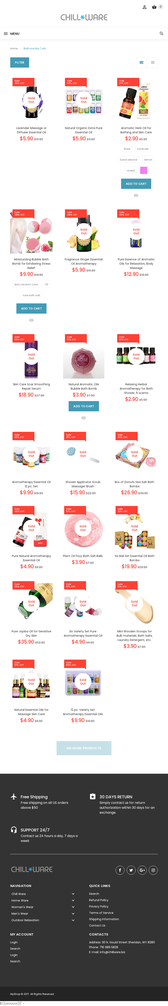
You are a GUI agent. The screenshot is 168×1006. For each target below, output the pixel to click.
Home (14, 48)
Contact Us (97, 925)
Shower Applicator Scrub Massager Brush (83, 484)
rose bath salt (31, 295)
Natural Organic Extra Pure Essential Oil (83, 130)
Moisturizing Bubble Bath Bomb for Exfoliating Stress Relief (31, 263)
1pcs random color (26, 284)
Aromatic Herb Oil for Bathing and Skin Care (136, 130)
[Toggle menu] (73, 894)
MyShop (15, 994)
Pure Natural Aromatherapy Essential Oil (31, 558)
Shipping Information (104, 919)
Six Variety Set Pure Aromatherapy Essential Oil (83, 633)
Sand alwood (128, 159)
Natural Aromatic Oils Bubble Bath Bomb (84, 386)
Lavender (143, 149)
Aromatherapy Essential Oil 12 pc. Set (31, 484)
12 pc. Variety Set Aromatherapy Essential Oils (83, 712)
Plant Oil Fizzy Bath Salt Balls (83, 556)
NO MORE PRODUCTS (84, 748)
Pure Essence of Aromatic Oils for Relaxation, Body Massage (136, 263)
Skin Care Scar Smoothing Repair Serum (31, 386)
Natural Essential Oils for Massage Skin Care (31, 712)
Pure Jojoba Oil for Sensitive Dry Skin (31, 633)
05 (46, 284)
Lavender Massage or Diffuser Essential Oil (31, 130)
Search (94, 894)
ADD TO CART (136, 184)
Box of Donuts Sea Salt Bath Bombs (134, 484)
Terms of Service (101, 913)
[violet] (143, 170)
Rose (127, 149)
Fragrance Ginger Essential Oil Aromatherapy (84, 261)
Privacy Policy (98, 906)
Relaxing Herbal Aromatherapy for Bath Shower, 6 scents (136, 388)
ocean (131, 170)
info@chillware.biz (112, 952)
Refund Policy (98, 900)
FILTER (19, 62)
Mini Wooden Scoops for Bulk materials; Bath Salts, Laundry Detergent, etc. (135, 635)
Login (14, 942)
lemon (148, 159)
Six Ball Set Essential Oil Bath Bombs (134, 558)
